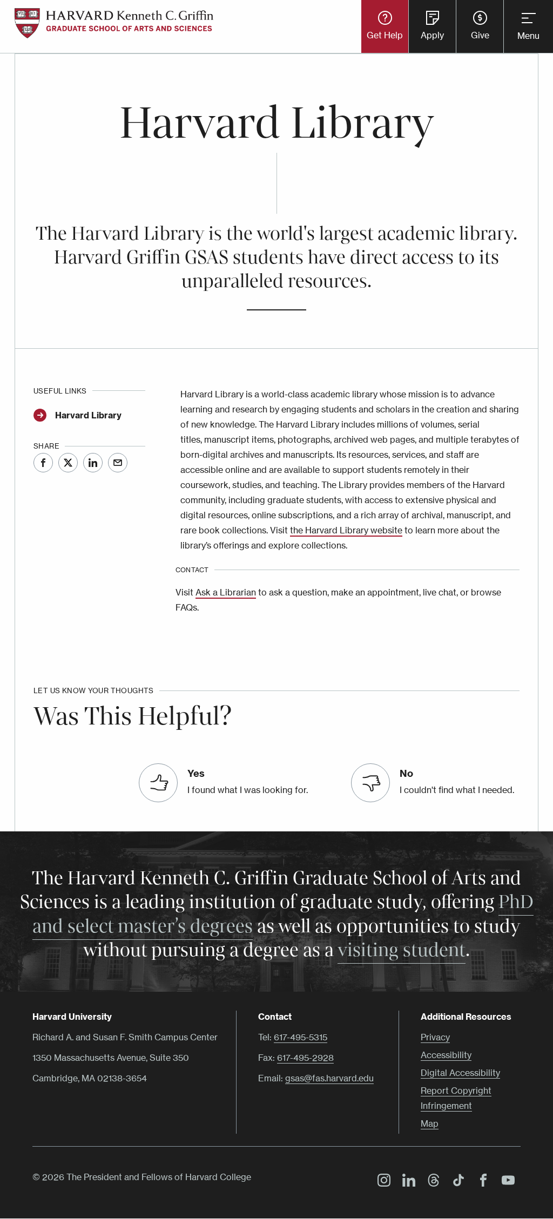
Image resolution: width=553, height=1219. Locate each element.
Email (117, 462)
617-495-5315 (300, 1037)
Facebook (43, 462)
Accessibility (446, 1054)
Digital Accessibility (460, 1072)
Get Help (385, 35)
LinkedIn (93, 462)
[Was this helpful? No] (370, 782)
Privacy (435, 1037)
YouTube (505, 1181)
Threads (431, 1181)
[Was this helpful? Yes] (158, 782)
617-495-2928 (305, 1057)
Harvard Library (88, 415)
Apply (432, 35)
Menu (528, 35)
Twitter (68, 462)
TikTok (456, 1181)
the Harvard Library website (346, 530)
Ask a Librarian (225, 592)
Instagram (381, 1181)
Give (480, 35)
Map (430, 1123)
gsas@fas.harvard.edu (329, 1078)
